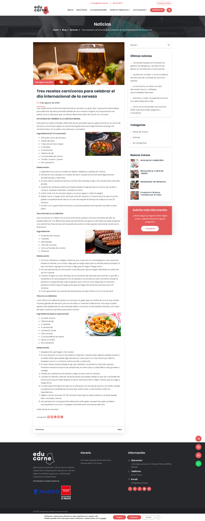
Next (120, 429)
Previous (39, 429)
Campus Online (164, 3)
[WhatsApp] (198, 464)
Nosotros (81, 10)
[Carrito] (169, 10)
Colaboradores (98, 10)
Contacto (157, 10)
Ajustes (148, 517)
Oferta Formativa (119, 10)
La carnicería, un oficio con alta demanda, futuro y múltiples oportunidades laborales (146, 89)
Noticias (136, 137)
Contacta (150, 228)
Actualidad (139, 10)
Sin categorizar (140, 143)
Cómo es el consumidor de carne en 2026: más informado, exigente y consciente (148, 109)
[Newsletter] (198, 447)
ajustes (103, 518)
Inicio (70, 10)
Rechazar (134, 517)
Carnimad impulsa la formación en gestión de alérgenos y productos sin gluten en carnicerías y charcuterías (147, 65)
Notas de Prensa (140, 131)
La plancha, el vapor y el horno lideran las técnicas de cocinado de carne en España (149, 77)
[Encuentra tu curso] (198, 439)
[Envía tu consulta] (198, 455)
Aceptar (119, 517)
